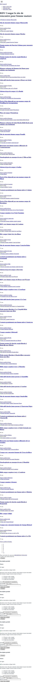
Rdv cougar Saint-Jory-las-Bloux (10, 234)
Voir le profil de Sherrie (5, 468)
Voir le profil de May (5, 75)
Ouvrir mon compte (5, 586)
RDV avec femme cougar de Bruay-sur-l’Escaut (15, 279)
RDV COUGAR (7, 6)
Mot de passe (3, 585)
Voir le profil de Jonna (5, 239)
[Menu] (1, 1)
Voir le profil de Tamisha (6, 392)
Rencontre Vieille (7, 9)
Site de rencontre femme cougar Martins (12, 34)
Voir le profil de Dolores (6, 530)
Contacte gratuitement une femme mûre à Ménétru (16, 492)
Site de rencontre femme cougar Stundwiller (13, 396)
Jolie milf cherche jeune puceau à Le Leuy (13, 299)
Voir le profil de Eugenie (6, 305)
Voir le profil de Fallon (5, 97)
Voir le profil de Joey (5, 458)
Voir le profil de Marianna (6, 153)
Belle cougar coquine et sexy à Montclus (12, 366)
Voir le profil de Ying (5, 108)
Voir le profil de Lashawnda (7, 218)
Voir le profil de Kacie (5, 208)
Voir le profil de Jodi (5, 519)
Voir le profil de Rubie (5, 448)
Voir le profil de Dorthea (6, 541)
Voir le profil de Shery (5, 130)
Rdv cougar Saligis (6, 513)
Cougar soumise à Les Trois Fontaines (12, 213)
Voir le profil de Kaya (5, 39)
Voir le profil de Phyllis (5, 337)
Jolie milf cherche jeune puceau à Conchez (13, 386)
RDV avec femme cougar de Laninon (11, 224)
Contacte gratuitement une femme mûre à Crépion (16, 190)
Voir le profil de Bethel (5, 229)
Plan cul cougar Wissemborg (9, 113)
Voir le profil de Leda (5, 487)
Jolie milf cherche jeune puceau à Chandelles (14, 376)
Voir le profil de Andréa (5, 497)
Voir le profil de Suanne (6, 64)
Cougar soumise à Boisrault (8, 332)
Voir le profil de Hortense (6, 118)
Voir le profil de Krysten (6, 251)
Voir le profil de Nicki (5, 28)
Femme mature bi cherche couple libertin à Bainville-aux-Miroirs (13, 344)
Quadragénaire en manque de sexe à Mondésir (14, 462)
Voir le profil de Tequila (6, 85)
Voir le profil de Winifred (6, 172)
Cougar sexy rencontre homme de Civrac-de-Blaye (16, 452)
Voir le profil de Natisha (6, 140)
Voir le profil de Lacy (5, 285)
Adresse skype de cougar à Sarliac (10, 167)
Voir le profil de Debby (5, 382)
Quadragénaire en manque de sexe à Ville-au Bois (15, 157)
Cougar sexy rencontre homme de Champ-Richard (16, 525)
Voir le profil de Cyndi (6, 275)
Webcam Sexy (6, 8)
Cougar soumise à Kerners (8, 482)
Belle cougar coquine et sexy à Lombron (12, 472)
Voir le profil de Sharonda (6, 162)
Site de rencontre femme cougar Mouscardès (14, 23)
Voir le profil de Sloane (5, 327)
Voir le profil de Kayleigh (6, 52)
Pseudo (2, 583)
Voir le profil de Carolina (6, 295)
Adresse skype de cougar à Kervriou (11, 269)
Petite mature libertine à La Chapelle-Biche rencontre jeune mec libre (13, 310)
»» (3, 552)
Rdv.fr (3, 4)
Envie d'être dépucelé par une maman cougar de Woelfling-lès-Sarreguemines (15, 102)
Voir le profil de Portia (5, 362)
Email (1, 582)
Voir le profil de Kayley (5, 195)
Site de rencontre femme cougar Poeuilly (12, 134)
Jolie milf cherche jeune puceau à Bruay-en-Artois (15, 80)
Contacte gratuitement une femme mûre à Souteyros (16, 322)
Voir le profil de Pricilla (5, 372)
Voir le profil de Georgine (6, 184)
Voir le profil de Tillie (5, 264)
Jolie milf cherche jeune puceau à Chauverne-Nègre (16, 406)
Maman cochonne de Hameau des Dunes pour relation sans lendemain (14, 69)
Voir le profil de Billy (5, 412)
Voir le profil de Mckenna (6, 477)
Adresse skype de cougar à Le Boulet (11, 91)
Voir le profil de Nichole (6, 316)
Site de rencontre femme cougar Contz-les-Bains (15, 245)
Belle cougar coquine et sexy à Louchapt (12, 289)
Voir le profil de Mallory (6, 435)
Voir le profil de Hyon (5, 350)
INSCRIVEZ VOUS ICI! (20, 555)
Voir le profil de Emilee (5, 402)
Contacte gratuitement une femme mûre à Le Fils (15, 536)
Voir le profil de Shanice (6, 423)
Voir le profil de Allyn (5, 509)
